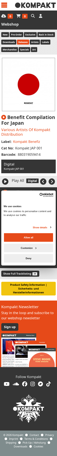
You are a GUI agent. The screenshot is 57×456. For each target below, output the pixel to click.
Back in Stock (46, 34)
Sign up (10, 327)
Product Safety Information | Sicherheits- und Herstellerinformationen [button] (28, 288)
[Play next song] (52, 181)
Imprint (13, 439)
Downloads (9, 42)
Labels (45, 42)
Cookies (38, 446)
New (5, 34)
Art (34, 49)
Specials (24, 49)
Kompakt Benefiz (26, 141)
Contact (34, 435)
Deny (28, 258)
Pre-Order (16, 34)
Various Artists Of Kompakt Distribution (25, 132)
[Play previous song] (43, 181)
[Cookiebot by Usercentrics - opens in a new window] (40, 195)
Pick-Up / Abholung (34, 442)
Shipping (11, 442)
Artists (34, 42)
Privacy (49, 435)
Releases (23, 42)
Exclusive (30, 34)
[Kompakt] (35, 5)
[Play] (5, 181)
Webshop (10, 24)
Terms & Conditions (36, 439)
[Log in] (41, 15)
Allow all (28, 237)
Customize (27, 247)
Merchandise (10, 49)
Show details (40, 227)
